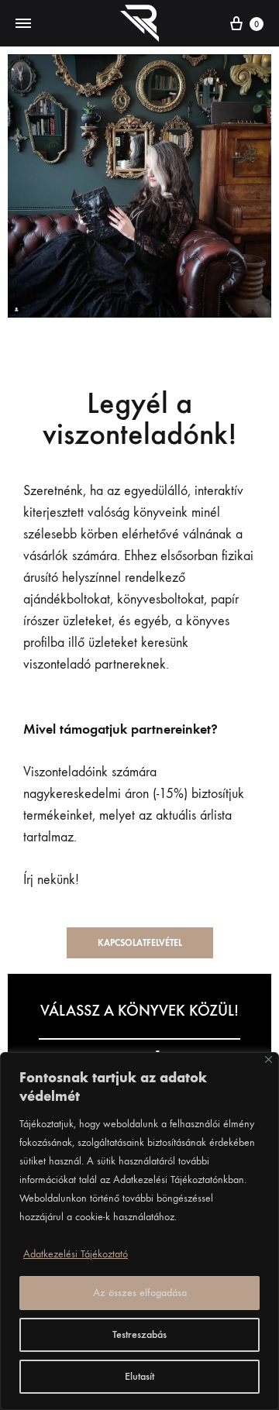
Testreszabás (139, 1334)
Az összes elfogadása (140, 1292)
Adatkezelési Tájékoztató (75, 1253)
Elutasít (139, 1376)
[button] (140, 942)
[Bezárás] (268, 1059)
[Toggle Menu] (23, 24)
